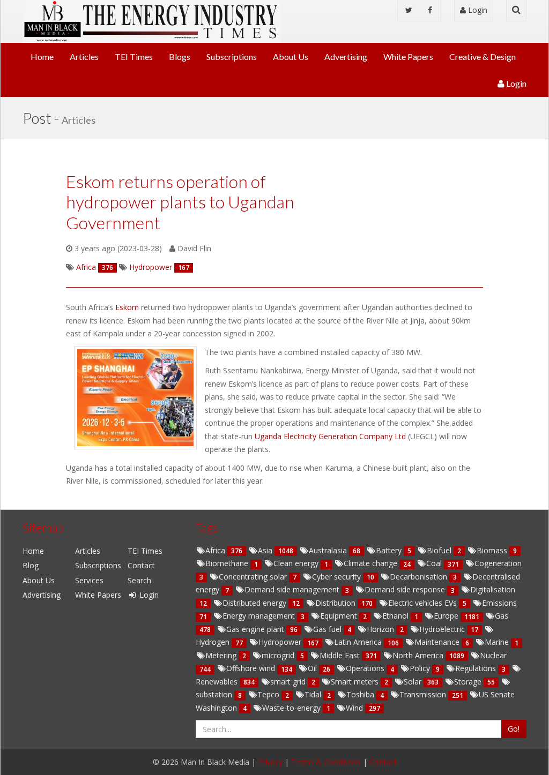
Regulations (476, 668)
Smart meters (356, 681)
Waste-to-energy (292, 708)
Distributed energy (255, 603)
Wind (355, 708)
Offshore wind (251, 668)
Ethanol (396, 616)
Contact (141, 565)
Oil (313, 668)
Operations (366, 668)
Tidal (314, 694)
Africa (216, 550)
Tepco (269, 694)
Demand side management (293, 589)
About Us (290, 56)
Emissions (499, 603)
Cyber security (337, 576)
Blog (31, 565)
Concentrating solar (254, 576)
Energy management (259, 616)
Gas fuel (328, 629)
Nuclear (493, 655)
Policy (421, 668)
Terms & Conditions (326, 762)
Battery (390, 550)
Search (139, 580)
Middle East (341, 655)
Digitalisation (492, 589)
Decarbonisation (419, 576)
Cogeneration (498, 563)
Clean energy (297, 563)
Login (476, 10)
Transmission (423, 694)
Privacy (270, 762)
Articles (84, 56)
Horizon (381, 629)
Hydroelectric (443, 629)
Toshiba (361, 694)
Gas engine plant (256, 629)
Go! (514, 729)
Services (89, 580)
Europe (447, 616)
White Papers (408, 56)
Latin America (359, 642)
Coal (435, 563)
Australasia (329, 550)
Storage (469, 681)
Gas (501, 616)
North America (419, 655)
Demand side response (406, 589)
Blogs (179, 56)
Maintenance (438, 642)
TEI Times (134, 56)
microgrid (279, 655)
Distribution (336, 603)
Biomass (493, 550)
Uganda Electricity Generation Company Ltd (331, 436)
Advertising (345, 56)
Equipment (339, 616)
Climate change (371, 563)
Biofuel (440, 550)
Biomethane (227, 563)
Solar (414, 681)
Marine (498, 642)
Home (42, 56)
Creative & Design (482, 56)
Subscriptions (231, 56)
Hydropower (280, 642)
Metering (222, 655)
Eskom (128, 307)
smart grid (289, 681)
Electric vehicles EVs (423, 603)
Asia (266, 550)
